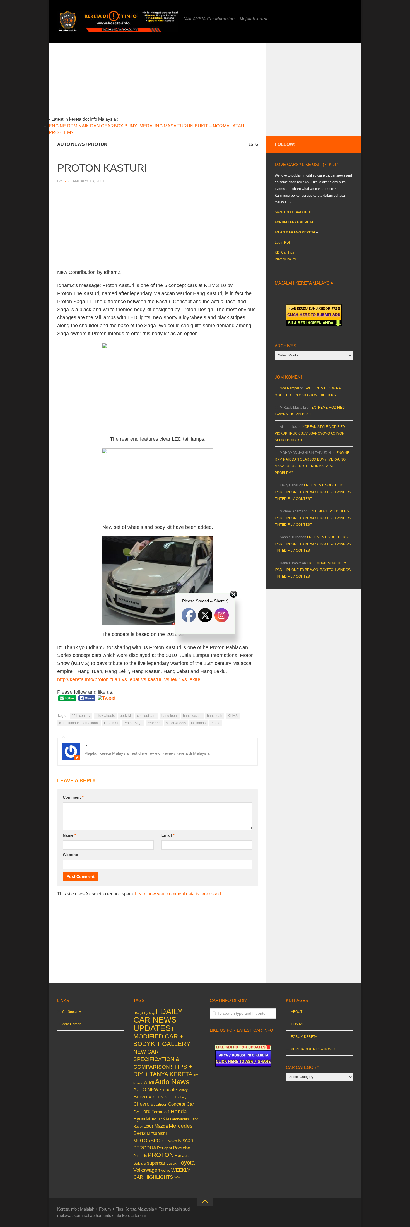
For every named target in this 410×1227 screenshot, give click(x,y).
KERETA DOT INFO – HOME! (313, 1049)
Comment (73, 797)
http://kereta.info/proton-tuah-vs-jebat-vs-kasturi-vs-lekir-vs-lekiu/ (128, 679)
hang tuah (214, 716)
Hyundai (141, 1119)
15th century (81, 716)
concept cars (146, 716)
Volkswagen (146, 1170)
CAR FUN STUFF (161, 1097)
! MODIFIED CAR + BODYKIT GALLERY (161, 1036)
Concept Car (181, 1104)
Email (167, 835)
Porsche (181, 1148)
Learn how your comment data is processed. (178, 893)
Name (69, 835)
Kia (166, 1118)
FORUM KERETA (304, 1037)
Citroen (161, 1104)
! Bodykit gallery (144, 1013)
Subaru (139, 1163)
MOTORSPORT (150, 1140)
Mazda (161, 1126)
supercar (156, 1163)
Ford (145, 1111)
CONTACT (299, 1024)
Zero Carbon (71, 1024)
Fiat (136, 1112)
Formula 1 (160, 1111)
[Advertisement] (166, 82)
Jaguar (156, 1119)
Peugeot (164, 1148)
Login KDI (282, 242)
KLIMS (233, 716)
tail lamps (198, 723)
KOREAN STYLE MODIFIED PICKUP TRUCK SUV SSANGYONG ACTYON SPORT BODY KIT (310, 433)
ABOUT (296, 1012)
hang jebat (169, 716)
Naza (172, 1141)
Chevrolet (144, 1104)
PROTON (97, 144)
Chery (182, 1097)
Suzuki (171, 1163)
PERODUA (144, 1148)
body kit (126, 716)
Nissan (185, 1140)
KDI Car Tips (284, 252)
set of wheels (176, 723)
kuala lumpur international (79, 723)
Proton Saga (133, 723)
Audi (149, 1082)
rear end (154, 723)
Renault (182, 1155)
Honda (179, 1111)
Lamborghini (180, 1119)
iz (65, 181)
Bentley (183, 1090)
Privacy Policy (285, 259)
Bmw (139, 1097)
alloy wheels (105, 716)
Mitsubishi (157, 1133)
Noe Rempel (289, 388)
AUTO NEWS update (155, 1089)
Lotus (149, 1126)
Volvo (165, 1170)
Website (70, 854)
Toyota (186, 1162)
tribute (215, 723)
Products (140, 1156)
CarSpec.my (71, 1012)
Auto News (71, 144)
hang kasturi (192, 716)
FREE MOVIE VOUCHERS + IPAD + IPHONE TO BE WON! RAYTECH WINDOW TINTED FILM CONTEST (313, 492)
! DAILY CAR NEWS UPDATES (157, 1020)
